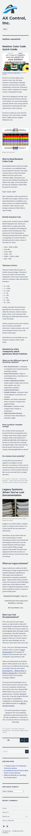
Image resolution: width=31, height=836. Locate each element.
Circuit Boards (22, 479)
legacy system (24, 730)
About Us (5, 812)
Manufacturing (6, 730)
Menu (5, 29)
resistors (10, 482)
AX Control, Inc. (6, 831)
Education (5, 480)
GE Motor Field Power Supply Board (11, 72)
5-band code (20, 480)
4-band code (12, 480)
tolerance (15, 482)
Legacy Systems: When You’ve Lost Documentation (13, 492)
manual (4, 732)
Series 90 (23, 694)
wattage (24, 482)
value (20, 482)
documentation (16, 730)
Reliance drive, (19, 671)
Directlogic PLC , (8, 671)
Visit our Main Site (8, 820)
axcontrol (7, 479)
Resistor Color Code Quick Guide (14, 48)
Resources (5, 816)
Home (4, 808)
